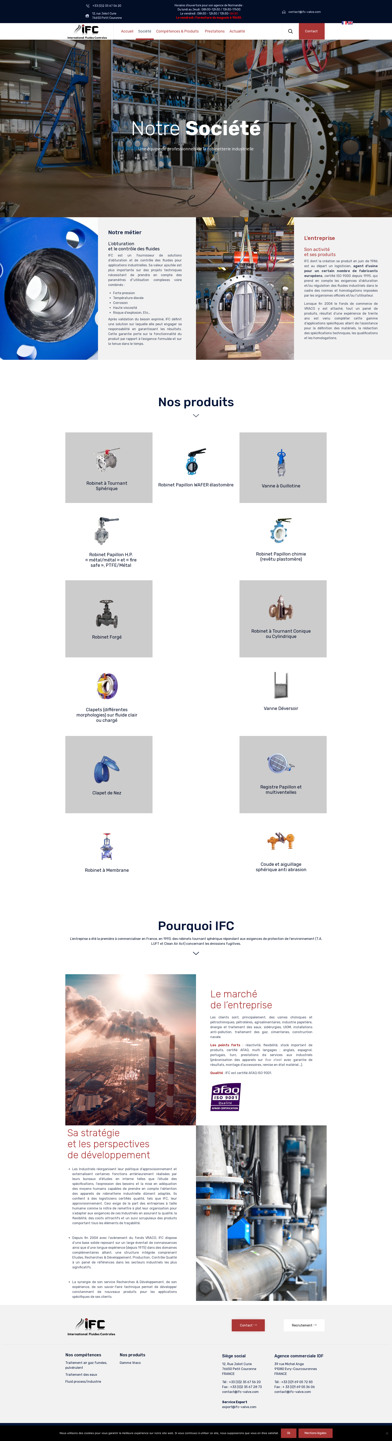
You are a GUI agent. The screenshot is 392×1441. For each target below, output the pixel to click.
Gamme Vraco (130, 1363)
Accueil (127, 31)
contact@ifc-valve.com (240, 1392)
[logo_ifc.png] (91, 1335)
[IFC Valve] (87, 31)
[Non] (387, 1433)
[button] (312, 31)
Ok (288, 1433)
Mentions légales (315, 1433)
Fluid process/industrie (83, 1382)
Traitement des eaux (81, 1375)
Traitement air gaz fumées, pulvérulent (86, 1365)
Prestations (215, 31)
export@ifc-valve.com (239, 1407)
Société (144, 31)
